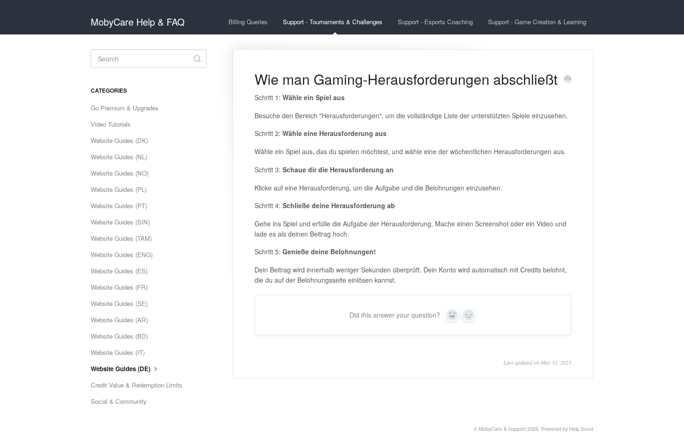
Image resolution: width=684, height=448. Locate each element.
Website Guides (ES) (119, 270)
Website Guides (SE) (119, 303)
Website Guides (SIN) (120, 221)
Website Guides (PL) (119, 189)
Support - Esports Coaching (435, 21)
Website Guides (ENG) (122, 254)
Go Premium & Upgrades (125, 107)
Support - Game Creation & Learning (537, 21)
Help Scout (581, 428)
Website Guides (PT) (119, 205)
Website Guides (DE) (121, 368)
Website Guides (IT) (118, 352)
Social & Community (119, 401)
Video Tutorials (111, 124)
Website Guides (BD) (119, 336)
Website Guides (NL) (119, 156)
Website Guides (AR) (119, 319)
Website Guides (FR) (119, 287)
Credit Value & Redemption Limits (136, 384)
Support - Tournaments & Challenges (332, 21)
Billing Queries (248, 21)
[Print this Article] (567, 80)
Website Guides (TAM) (121, 238)
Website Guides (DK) (119, 140)
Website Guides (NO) (119, 173)
